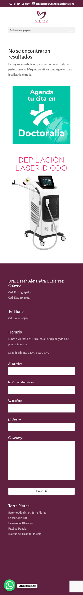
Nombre (18, 363)
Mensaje (18, 438)
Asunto (17, 419)
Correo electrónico (24, 382)
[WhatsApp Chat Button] (9, 585)
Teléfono (17, 400)
